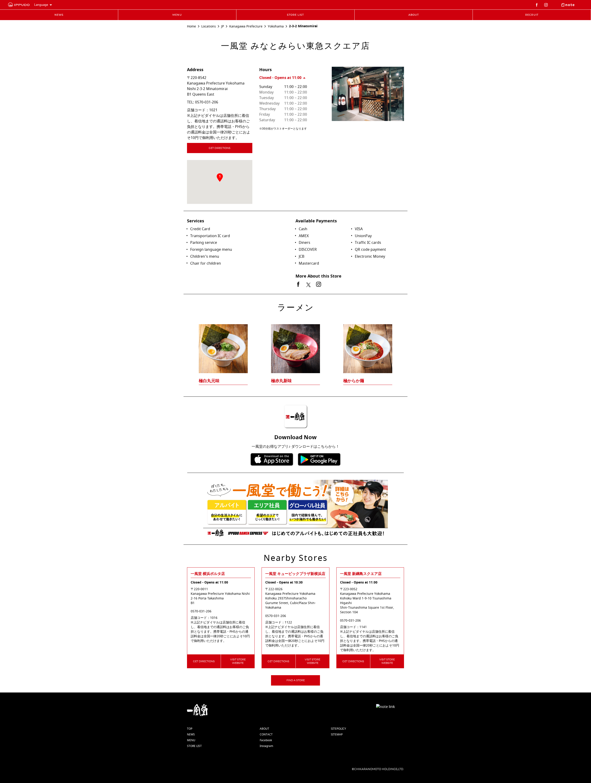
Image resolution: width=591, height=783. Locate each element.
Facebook (266, 740)
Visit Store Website (238, 661)
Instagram (266, 746)
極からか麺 (353, 381)
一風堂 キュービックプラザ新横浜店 (295, 574)
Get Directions (219, 148)
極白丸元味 (209, 381)
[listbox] (295, 345)
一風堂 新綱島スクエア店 (361, 574)
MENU (191, 740)
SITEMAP (337, 734)
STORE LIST (194, 746)
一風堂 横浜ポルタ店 (208, 574)
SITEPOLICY (338, 729)
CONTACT (266, 734)
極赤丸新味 (281, 381)
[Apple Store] (271, 459)
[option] (295, 345)
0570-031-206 (206, 102)
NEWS (191, 734)
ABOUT (264, 729)
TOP (189, 729)
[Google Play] (319, 459)
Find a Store (295, 680)
